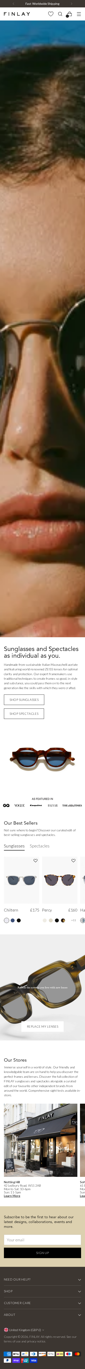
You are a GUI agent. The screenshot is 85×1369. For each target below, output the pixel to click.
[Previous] (13, 3)
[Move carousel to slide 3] (45, 969)
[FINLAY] (17, 14)
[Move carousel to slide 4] (50, 969)
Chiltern (11, 1251)
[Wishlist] (50, 14)
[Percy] (59, 1221)
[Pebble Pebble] (12, 1262)
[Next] (71, 3)
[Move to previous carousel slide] (27, 969)
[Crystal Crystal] (6, 1262)
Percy (47, 1251)
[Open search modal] (60, 14)
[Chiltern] (21, 1221)
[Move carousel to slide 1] (34, 969)
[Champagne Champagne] (44, 1262)
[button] (35, 1202)
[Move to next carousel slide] (58, 969)
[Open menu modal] (78, 14)
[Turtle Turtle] (63, 1262)
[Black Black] (18, 1262)
